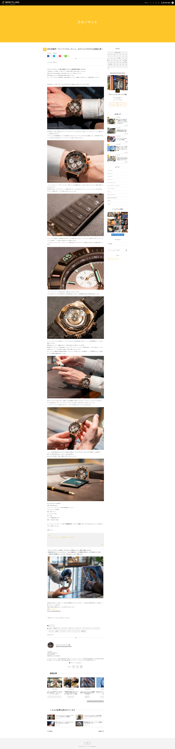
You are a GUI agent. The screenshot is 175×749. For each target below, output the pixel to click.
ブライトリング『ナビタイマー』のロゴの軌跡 (121, 139)
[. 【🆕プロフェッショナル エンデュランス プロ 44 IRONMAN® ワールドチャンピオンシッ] (117, 222)
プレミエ (109, 191)
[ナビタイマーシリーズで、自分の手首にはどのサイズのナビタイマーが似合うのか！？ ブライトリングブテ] (117, 215)
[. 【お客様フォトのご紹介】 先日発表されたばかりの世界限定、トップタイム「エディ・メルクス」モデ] (110, 229)
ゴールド (69, 631)
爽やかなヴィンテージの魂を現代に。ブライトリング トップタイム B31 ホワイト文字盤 (121, 148)
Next (100, 731)
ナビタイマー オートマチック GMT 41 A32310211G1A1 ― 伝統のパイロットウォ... (122, 158)
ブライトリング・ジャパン (113, 258)
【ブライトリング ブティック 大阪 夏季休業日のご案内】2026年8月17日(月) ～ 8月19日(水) (87, 692)
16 (126, 60)
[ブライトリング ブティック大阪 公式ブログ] (10, 2)
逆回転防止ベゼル (57, 628)
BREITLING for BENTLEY (112, 197)
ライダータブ (62, 631)
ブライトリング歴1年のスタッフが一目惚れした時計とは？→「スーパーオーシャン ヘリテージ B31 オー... (54, 692)
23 (126, 62)
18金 (50, 628)
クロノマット (51, 625)
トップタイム (103, 696)
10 (108, 60)
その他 (108, 203)
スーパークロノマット (87, 628)
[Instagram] (156, 3)
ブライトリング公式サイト (76, 662)
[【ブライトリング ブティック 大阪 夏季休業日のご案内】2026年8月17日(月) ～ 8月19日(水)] (87, 682)
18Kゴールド (71, 628)
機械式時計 (83, 631)
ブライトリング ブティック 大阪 (117, 94)
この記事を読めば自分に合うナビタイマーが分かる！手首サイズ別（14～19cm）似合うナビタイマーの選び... (71, 692)
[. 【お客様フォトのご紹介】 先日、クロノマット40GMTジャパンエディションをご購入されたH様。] (117, 229)
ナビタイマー (70, 696)
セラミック (51, 631)
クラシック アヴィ (111, 188)
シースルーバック (76, 631)
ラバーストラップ (96, 628)
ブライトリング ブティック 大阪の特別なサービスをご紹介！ (62, 537)
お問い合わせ (113, 104)
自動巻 (57, 631)
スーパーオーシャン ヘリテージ (54, 696)
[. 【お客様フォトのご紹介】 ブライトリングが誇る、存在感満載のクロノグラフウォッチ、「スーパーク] (110, 222)
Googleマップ (121, 104)
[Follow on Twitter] (153, 3)
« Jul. (108, 68)
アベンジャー (110, 179)
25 (111, 64)
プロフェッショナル (111, 194)
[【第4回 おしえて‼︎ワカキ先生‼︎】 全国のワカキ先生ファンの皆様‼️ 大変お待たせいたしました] (124, 229)
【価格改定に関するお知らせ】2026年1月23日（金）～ (122, 131)
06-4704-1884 (53, 609)
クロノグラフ (64, 628)
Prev (50, 731)
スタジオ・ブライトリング (113, 259)
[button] (173, 3)
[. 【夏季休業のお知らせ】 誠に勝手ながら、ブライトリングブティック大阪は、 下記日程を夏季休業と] (124, 215)
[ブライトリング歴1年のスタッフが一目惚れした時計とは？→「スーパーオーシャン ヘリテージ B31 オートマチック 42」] (54, 682)
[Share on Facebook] (151, 3)
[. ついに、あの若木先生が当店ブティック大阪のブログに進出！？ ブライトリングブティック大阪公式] (110, 215)
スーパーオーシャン (111, 182)
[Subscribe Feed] (159, 3)
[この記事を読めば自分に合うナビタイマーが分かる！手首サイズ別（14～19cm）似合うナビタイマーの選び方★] (71, 682)
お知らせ (87, 696)
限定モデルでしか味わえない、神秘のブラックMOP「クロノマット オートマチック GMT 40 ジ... (121, 121)
